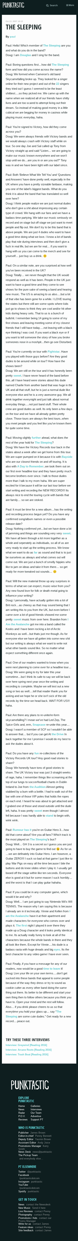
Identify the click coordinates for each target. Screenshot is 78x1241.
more (71, 5)
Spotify (28, 1191)
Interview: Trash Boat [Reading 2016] (27, 1054)
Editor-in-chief (34, 1135)
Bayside (67, 456)
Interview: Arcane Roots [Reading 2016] (28, 1049)
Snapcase (39, 724)
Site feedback (34, 1230)
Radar (21, 1112)
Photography (34, 1214)
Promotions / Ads (34, 1219)
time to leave (51, 968)
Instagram (30, 1181)
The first (21, 925)
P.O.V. (21, 1116)
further (36, 437)
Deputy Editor (34, 1139)
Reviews (23, 1119)
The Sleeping (51, 45)
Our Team (36, 1112)
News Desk (35, 1151)
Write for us (33, 1223)
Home (21, 1106)
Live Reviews (34, 1211)
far (35, 552)
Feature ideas (34, 1227)
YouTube (29, 1186)
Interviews (36, 1109)
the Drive (58, 734)
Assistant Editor (34, 1142)
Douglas (25, 55)
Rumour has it (22, 829)
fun (36, 753)
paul (13, 36)
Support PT (37, 1119)
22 (57, 83)
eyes (57, 949)
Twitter (29, 1171)
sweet (17, 375)
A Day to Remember (30, 466)
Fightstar (54, 351)
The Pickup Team (28, 1155)
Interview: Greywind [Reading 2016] (26, 1045)
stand (49, 815)
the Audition (38, 786)
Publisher (31, 1132)
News (21, 1109)
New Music (31, 1207)
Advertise (36, 1116)
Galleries (35, 1106)
